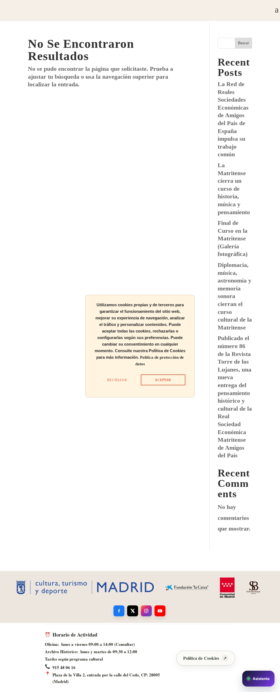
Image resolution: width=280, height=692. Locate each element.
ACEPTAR (163, 380)
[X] (132, 610)
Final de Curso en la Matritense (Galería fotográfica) (232, 238)
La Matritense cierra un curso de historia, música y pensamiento (234, 189)
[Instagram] (146, 610)
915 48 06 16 (63, 667)
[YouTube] (159, 610)
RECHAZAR (117, 380)
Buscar (243, 43)
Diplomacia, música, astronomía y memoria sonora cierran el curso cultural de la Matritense (235, 296)
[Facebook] (118, 610)
